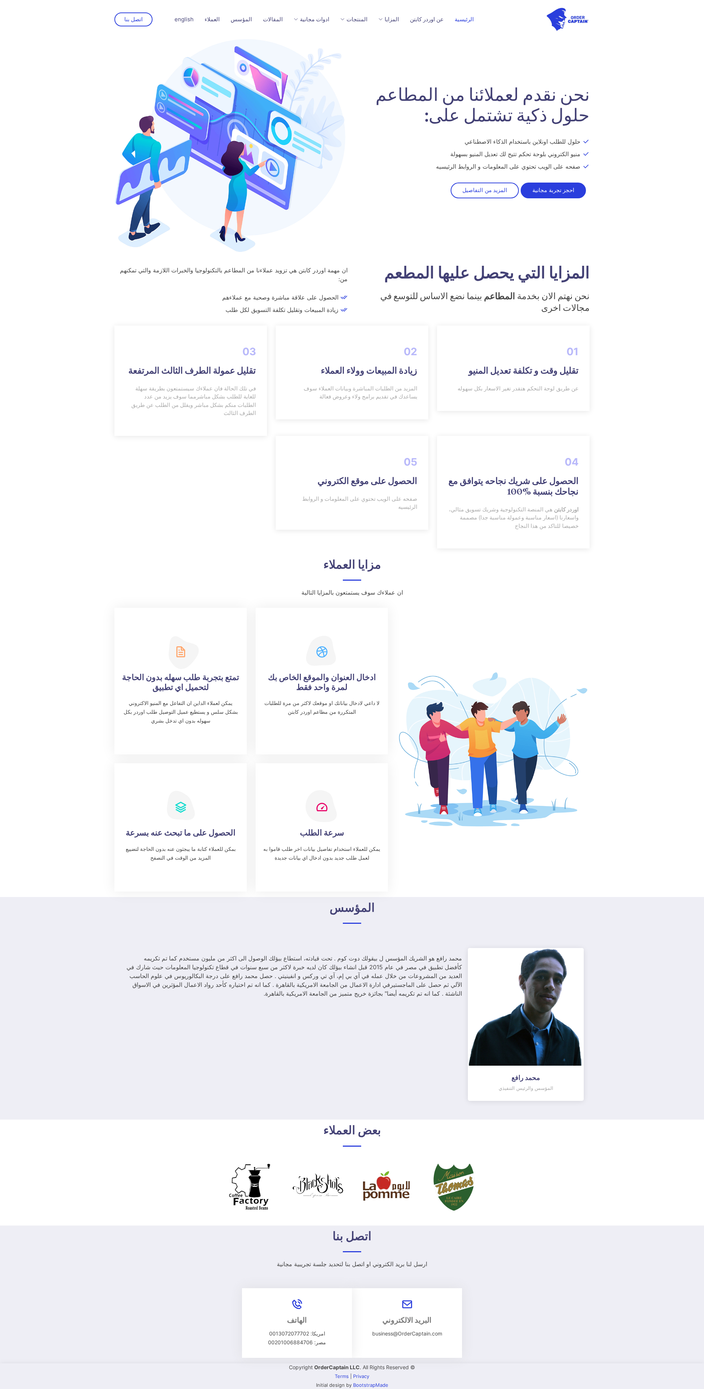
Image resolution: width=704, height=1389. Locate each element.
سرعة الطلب (322, 834)
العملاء (212, 19)
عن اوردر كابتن (427, 19)
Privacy (361, 1376)
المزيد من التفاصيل (484, 190)
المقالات (273, 19)
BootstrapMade (370, 1385)
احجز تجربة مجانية (553, 190)
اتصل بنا (133, 19)
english (184, 19)
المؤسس (241, 19)
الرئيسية (464, 19)
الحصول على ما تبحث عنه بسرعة (180, 834)
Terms (342, 1376)
